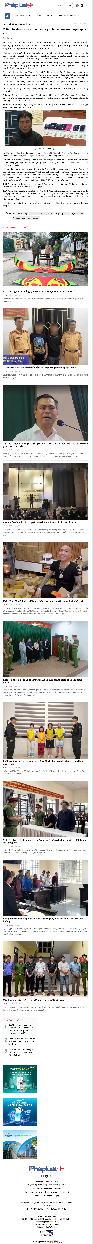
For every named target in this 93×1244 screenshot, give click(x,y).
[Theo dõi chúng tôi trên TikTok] (82, 5)
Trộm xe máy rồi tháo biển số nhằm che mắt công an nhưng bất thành (39, 367)
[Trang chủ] (46, 1169)
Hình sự (31, 24)
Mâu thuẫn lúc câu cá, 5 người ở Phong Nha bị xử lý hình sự (33, 1000)
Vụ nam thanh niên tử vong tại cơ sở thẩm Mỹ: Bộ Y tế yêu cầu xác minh (40, 522)
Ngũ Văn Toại (77, 213)
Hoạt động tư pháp (23, 16)
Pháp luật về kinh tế (44, 16)
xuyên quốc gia (62, 213)
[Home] (7, 16)
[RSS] (50, 1176)
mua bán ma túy (20, 213)
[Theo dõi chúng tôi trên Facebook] (77, 5)
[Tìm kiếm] (70, 5)
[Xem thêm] (86, 16)
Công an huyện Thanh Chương (26, 218)
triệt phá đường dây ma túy (41, 213)
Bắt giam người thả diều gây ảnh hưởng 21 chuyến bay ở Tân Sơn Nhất (39, 291)
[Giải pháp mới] (56, 1241)
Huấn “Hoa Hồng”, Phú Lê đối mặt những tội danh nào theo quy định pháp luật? (44, 601)
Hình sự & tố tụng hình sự (68, 16)
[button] (86, 5)
